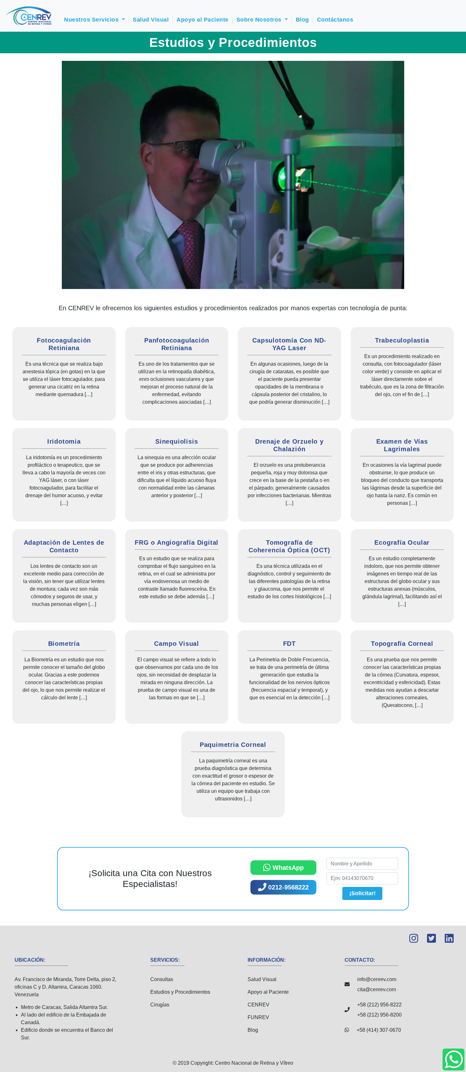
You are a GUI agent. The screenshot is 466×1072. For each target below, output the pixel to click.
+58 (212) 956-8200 (379, 1014)
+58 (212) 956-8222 (379, 1004)
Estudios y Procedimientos (180, 992)
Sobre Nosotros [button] (259, 19)
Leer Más (64, 373)
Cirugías (159, 1004)
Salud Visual (151, 19)
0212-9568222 (287, 887)
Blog (302, 19)
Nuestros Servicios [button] (92, 19)
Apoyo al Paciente (203, 19)
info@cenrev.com (376, 979)
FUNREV (258, 1017)
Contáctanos (335, 19)
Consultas (161, 979)
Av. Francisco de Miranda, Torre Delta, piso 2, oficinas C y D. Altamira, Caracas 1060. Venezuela (65, 1008)
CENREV (258, 1004)
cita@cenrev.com (376, 989)
